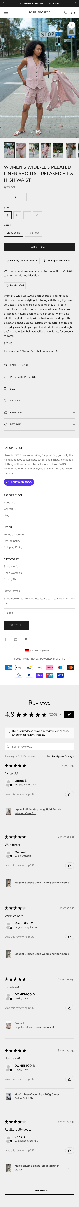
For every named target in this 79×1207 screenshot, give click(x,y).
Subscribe (16, 625)
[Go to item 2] (21, 150)
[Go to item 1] (9, 150)
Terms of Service (14, 534)
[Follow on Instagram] (16, 639)
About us (9, 502)
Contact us (10, 509)
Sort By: (51, 756)
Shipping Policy (13, 547)
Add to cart (39, 247)
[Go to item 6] (70, 150)
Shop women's (13, 573)
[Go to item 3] (33, 150)
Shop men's (11, 566)
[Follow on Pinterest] (26, 639)
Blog (6, 515)
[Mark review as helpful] (69, 794)
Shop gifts (10, 579)
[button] (60, 714)
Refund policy (12, 541)
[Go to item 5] (58, 150)
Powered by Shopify (52, 658)
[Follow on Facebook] (6, 639)
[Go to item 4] (46, 150)
